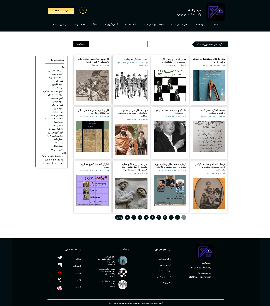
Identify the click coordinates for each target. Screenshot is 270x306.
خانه (216, 24)
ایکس (78, 280)
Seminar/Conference (52, 156)
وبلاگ (95, 24)
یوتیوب (78, 273)
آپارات (78, 287)
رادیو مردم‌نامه (57, 115)
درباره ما (202, 24)
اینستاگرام (77, 266)
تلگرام (78, 259)
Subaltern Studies (54, 160)
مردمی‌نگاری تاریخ (55, 136)
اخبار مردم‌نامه (57, 149)
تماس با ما (79, 24)
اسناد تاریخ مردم (155, 24)
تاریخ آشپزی (57, 84)
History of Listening (53, 163)
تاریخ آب (59, 81)
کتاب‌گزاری (112, 24)
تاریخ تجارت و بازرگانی (53, 91)
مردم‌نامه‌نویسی (181, 24)
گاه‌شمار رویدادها (56, 129)
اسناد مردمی (57, 74)
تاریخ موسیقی (57, 101)
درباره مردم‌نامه (165, 259)
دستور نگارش (165, 265)
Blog (64, 153)
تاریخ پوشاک (126, 62)
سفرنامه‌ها (58, 122)
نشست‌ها (132, 24)
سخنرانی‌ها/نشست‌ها (87, 116)
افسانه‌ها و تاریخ (56, 77)
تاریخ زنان (205, 65)
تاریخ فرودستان (56, 98)
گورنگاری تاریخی (55, 132)
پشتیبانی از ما (59, 24)
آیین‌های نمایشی (55, 70)
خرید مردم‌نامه (165, 271)
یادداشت (169, 65)
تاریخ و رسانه (57, 105)
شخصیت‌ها (58, 125)
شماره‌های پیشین (164, 277)
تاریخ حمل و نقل (55, 94)
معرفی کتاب (58, 139)
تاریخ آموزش (57, 88)
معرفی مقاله (57, 146)
